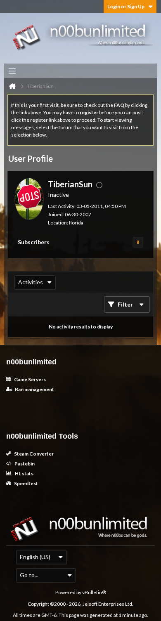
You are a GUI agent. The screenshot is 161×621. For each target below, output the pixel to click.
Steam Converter (33, 454)
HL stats (23, 473)
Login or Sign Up (125, 6)
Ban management (34, 389)
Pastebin (24, 463)
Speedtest (25, 483)
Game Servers (29, 379)
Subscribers (34, 242)
